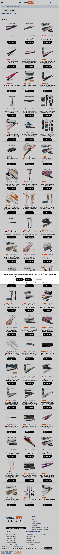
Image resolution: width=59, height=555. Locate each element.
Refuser (28, 279)
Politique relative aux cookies (18, 282)
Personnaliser (38, 279)
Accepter (19, 279)
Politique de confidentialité (41, 282)
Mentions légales (30, 282)
